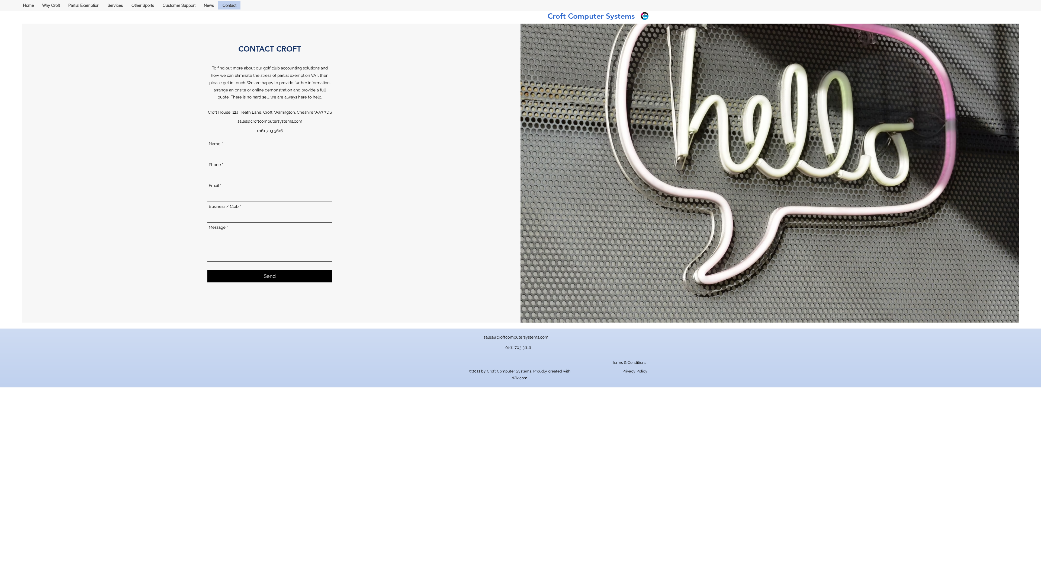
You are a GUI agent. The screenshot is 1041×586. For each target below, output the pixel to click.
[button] (115, 5)
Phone (215, 165)
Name (214, 144)
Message (217, 227)
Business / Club (224, 207)
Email (214, 186)
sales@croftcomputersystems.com (269, 121)
